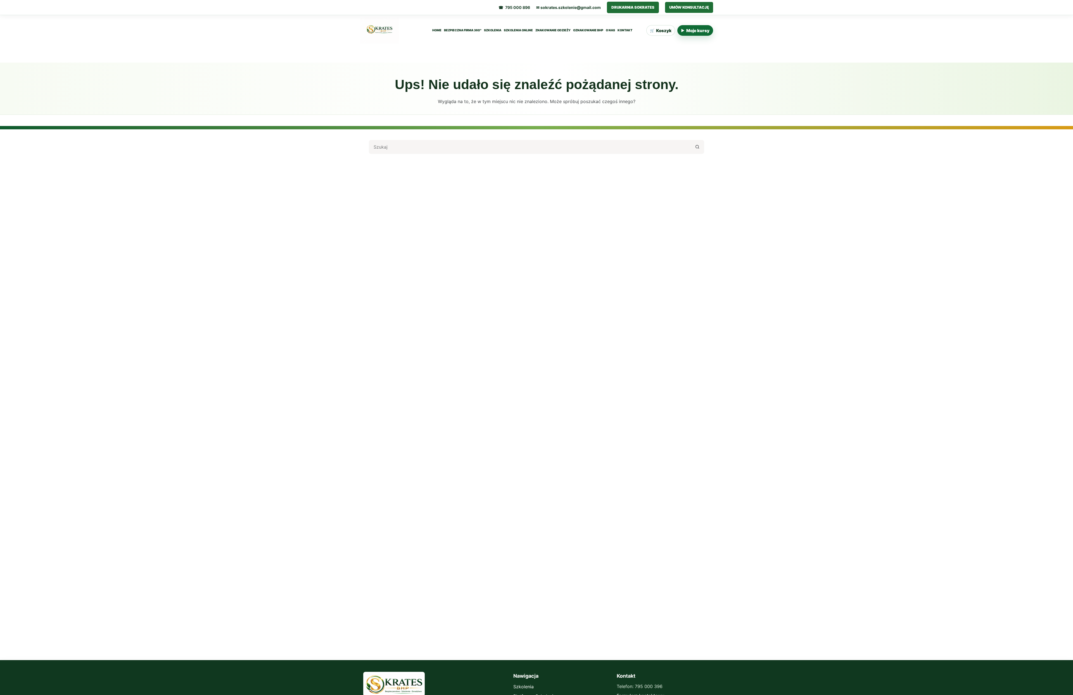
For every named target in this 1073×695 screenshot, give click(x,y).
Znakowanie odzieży (553, 30)
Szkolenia (492, 30)
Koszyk (660, 30)
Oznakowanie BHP (588, 30)
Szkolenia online (518, 30)
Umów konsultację (689, 7)
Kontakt (625, 30)
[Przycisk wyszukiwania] (697, 147)
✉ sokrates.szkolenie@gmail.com (568, 7)
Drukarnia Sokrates (632, 7)
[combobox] (530, 147)
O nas (610, 30)
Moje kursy (695, 30)
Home (436, 30)
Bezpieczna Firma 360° (462, 30)
